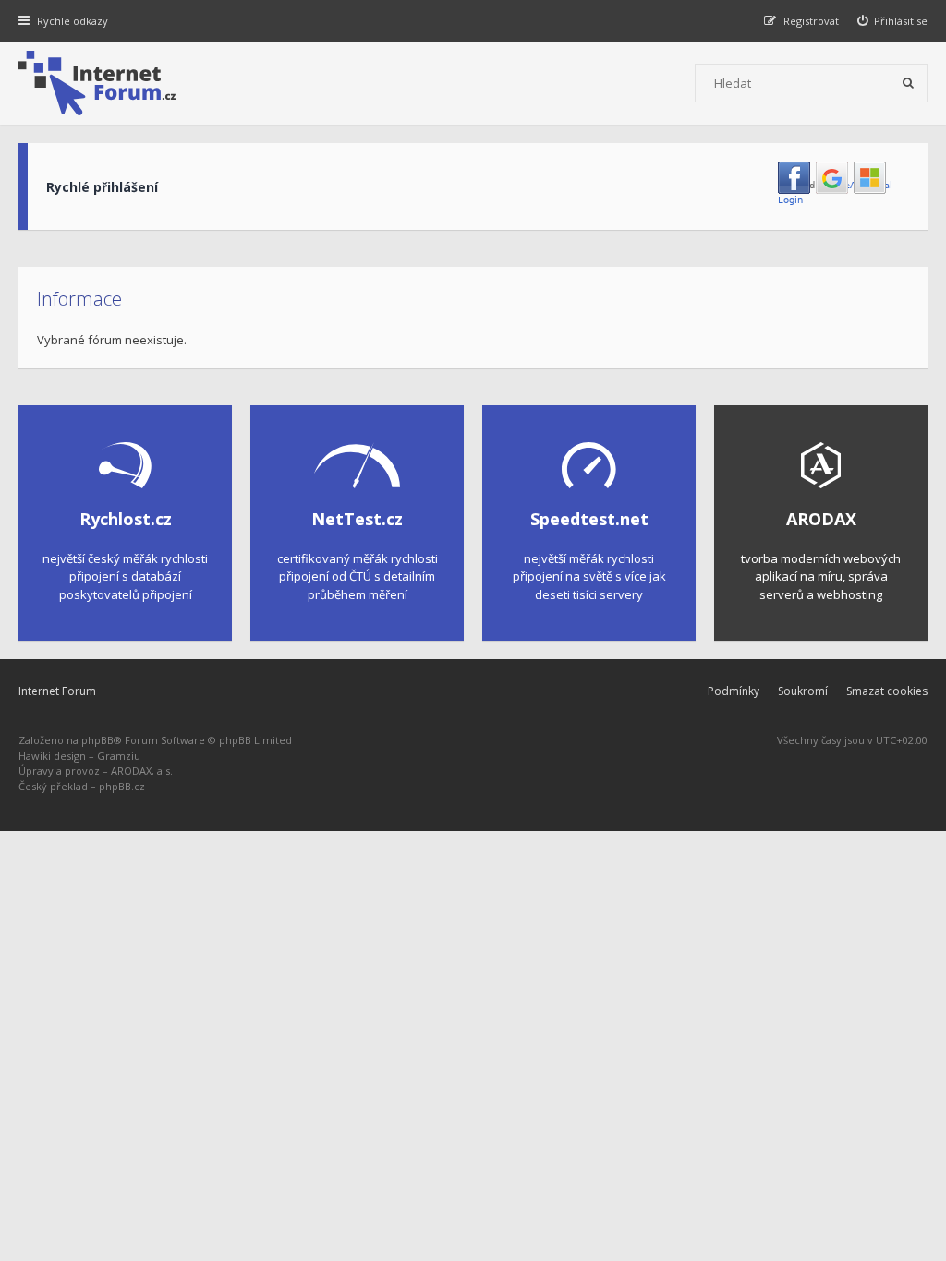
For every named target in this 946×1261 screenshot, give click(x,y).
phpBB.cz (122, 786)
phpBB (97, 740)
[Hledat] (908, 83)
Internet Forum (57, 691)
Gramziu (118, 756)
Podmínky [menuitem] (733, 691)
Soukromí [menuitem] (803, 691)
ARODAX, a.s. (142, 770)
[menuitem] (892, 21)
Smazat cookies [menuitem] (887, 691)
